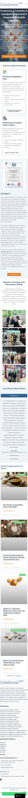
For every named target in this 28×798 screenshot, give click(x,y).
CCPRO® (2, 748)
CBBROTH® (3, 744)
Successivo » (18, 675)
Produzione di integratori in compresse (10, 711)
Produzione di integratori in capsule (9, 717)
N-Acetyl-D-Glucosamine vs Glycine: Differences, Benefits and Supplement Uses (13, 557)
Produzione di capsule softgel (8, 715)
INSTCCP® (3, 752)
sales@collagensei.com (7, 767)
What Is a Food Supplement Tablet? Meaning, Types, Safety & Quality (13, 663)
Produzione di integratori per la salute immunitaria (13, 734)
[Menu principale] (26, 4)
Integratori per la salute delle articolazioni (11, 726)
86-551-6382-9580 (6, 765)
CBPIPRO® (3, 746)
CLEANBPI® (3, 750)
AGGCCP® (3, 742)
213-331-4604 (4, 774)
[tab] (14, 395)
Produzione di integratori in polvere (9, 710)
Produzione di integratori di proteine (9, 721)
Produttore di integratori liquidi (8, 719)
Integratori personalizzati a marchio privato (11, 736)
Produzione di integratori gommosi (9, 713)
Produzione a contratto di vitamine (9, 723)
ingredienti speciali (6, 251)
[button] (2, 176)
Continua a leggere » (8, 510)
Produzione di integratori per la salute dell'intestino (13, 730)
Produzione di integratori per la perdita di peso (12, 732)
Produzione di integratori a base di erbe (10, 725)
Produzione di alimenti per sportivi (9, 728)
